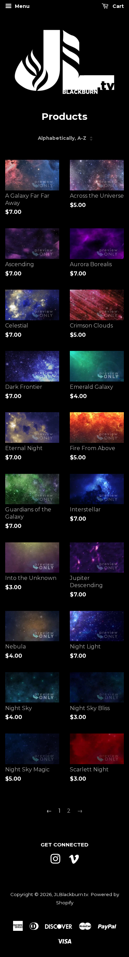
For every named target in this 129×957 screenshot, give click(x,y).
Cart (117, 6)
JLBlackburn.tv (71, 894)
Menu (21, 6)
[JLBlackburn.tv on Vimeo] (74, 858)
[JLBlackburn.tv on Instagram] (55, 858)
